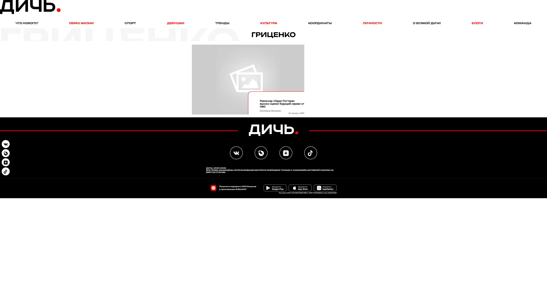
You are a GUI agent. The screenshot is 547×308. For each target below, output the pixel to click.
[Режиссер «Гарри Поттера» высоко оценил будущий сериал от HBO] (248, 80)
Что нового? (27, 23)
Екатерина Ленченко (270, 110)
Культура (268, 23)
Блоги (477, 23)
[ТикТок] (5, 171)
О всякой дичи (427, 23)
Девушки (175, 23)
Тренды (222, 23)
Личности (372, 23)
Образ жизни (81, 23)
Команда (522, 23)
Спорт (130, 23)
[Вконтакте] (5, 144)
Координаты (320, 23)
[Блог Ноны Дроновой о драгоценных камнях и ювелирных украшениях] (5, 153)
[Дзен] (5, 162)
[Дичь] (30, 13)
